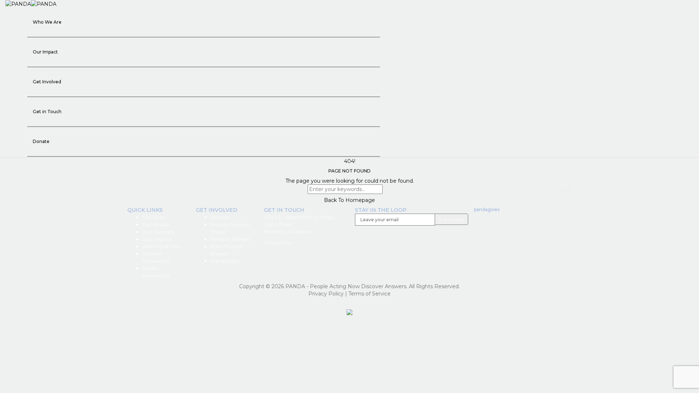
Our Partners (158, 232)
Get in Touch (47, 111)
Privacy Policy (326, 293)
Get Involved (47, 81)
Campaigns (225, 261)
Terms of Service (369, 293)
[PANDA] (30, 3)
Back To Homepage (349, 200)
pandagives (486, 209)
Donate (41, 141)
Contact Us (278, 242)
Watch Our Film (161, 246)
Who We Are (47, 22)
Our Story (154, 217)
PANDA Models (230, 239)
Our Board (155, 224)
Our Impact (45, 52)
